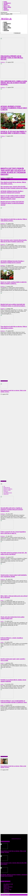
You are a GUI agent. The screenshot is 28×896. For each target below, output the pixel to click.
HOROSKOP (6, 10)
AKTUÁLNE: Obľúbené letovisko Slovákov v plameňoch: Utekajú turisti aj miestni (14, 107)
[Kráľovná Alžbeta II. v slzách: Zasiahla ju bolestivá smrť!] (7, 635)
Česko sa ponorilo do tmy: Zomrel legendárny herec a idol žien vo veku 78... (13, 532)
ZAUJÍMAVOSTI (7, 3)
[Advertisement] (12, 35)
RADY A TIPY (6, 6)
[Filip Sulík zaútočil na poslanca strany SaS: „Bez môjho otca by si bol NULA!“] (7, 550)
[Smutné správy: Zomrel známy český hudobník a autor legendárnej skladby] (7, 572)
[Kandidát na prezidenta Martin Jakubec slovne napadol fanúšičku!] (7, 677)
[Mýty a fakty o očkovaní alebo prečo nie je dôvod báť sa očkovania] (7, 593)
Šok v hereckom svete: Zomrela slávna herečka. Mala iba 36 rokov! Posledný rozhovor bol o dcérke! (14, 187)
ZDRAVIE (5, 4)
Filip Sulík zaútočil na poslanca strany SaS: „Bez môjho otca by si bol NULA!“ (14, 553)
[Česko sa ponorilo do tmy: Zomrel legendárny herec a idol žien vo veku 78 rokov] (7, 529)
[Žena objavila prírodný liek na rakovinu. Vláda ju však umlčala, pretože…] (13, 53)
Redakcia (3, 62)
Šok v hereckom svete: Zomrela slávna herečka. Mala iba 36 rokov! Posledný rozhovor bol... (14, 240)
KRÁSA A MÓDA (7, 7)
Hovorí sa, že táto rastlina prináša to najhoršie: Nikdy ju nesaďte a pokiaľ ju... (14, 282)
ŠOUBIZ (5, 2)
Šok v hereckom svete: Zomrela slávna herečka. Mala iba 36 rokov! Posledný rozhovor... (14, 82)
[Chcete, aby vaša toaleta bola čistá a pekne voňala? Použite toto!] (7, 614)
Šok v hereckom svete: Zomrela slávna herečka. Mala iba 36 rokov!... (14, 863)
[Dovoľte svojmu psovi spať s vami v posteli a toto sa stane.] (7, 656)
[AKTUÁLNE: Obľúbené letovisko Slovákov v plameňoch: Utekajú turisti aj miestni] (13, 103)
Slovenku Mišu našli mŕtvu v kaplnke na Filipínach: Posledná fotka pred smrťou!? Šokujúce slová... (12, 509)
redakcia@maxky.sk (16, 838)
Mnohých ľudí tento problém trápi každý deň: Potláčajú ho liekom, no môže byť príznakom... (13, 305)
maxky (2, 600)
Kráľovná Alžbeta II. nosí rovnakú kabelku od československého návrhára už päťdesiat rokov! (14, 701)
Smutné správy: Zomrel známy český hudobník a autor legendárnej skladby (14, 575)
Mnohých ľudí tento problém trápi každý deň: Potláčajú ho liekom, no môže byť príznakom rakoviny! (13, 171)
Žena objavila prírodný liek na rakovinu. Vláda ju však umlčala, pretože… (12, 57)
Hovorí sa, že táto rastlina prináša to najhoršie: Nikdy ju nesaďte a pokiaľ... (13, 132)
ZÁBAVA (5, 8)
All (4, 486)
